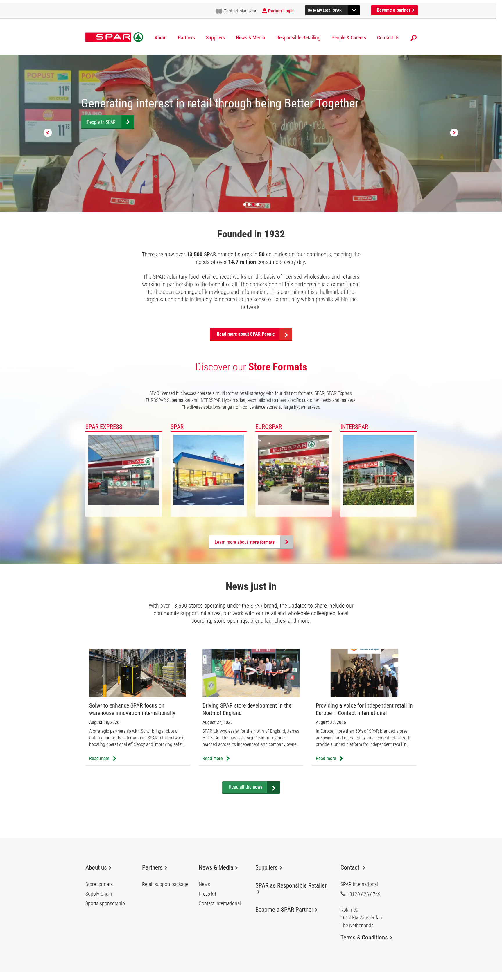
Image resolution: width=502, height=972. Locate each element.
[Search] (413, 38)
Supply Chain (98, 894)
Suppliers (215, 37)
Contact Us (388, 37)
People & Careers (348, 37)
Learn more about (245, 542)
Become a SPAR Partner (284, 909)
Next (454, 133)
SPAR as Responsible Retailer (291, 885)
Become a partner (394, 10)
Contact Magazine (240, 11)
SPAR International (114, 37)
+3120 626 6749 (364, 894)
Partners (186, 37)
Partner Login (281, 11)
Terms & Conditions (364, 937)
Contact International (220, 903)
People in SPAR (101, 122)
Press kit (207, 894)
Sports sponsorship (105, 903)
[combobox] (332, 9)
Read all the (245, 787)
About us (96, 867)
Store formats (99, 884)
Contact (350, 867)
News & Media (250, 37)
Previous (48, 133)
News (204, 884)
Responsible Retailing (298, 37)
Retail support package (165, 884)
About (161, 37)
